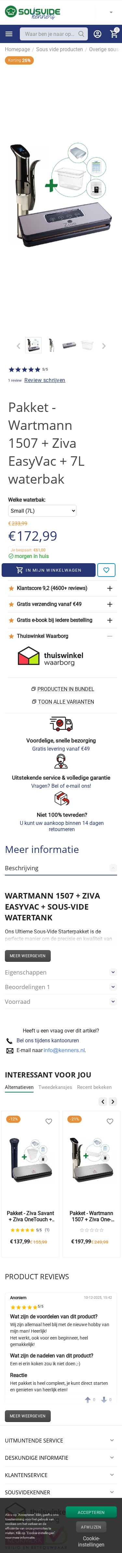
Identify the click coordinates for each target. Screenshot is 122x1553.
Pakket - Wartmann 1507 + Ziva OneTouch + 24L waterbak (91, 1216)
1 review (14, 380)
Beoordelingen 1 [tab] (27, 987)
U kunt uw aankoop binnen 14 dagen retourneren (62, 826)
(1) (47, 1230)
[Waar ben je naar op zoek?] (81, 33)
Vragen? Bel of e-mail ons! (61, 786)
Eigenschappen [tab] (26, 972)
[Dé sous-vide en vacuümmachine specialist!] (32, 12)
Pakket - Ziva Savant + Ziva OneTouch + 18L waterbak (30, 1216)
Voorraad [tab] (17, 1001)
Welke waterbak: (27, 500)
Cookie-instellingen (91, 1540)
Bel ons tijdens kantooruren (48, 1040)
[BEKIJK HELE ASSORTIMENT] (9, 34)
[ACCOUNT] (97, 33)
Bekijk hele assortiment (9, 33)
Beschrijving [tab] (21, 868)
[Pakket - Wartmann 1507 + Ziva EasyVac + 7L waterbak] (61, 195)
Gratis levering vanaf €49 (61, 749)
